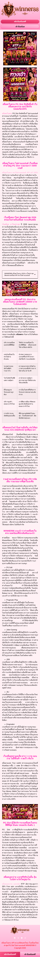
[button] (35, 274)
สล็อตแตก (7, 884)
